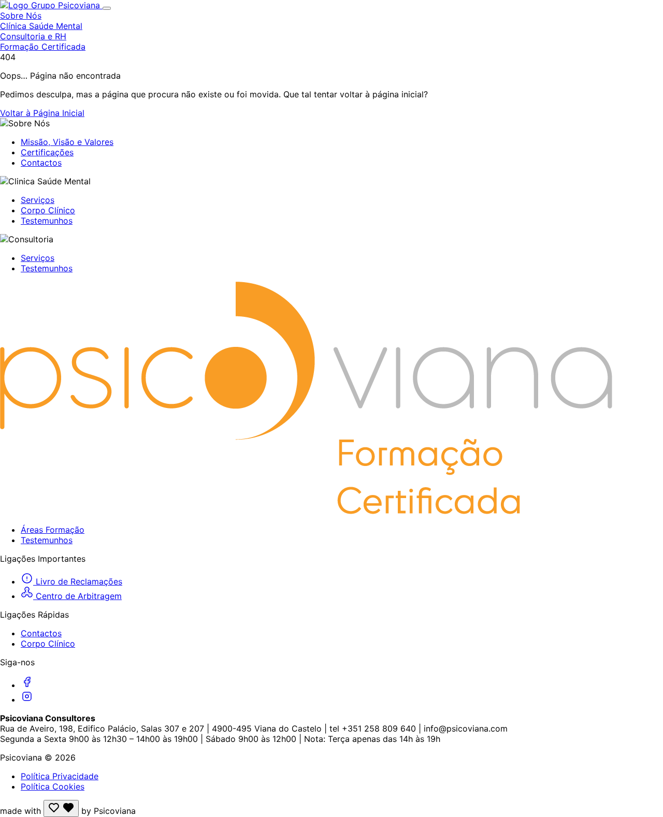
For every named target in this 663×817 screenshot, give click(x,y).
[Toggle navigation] (107, 8)
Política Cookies (52, 786)
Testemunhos (47, 220)
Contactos (41, 162)
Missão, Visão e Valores (67, 142)
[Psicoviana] (51, 5)
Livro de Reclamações (77, 581)
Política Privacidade (59, 776)
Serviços (37, 200)
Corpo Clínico (48, 210)
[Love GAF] (61, 808)
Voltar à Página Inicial (42, 113)
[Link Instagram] (27, 699)
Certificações (47, 152)
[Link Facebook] (27, 685)
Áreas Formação (52, 529)
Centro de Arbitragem (77, 596)
